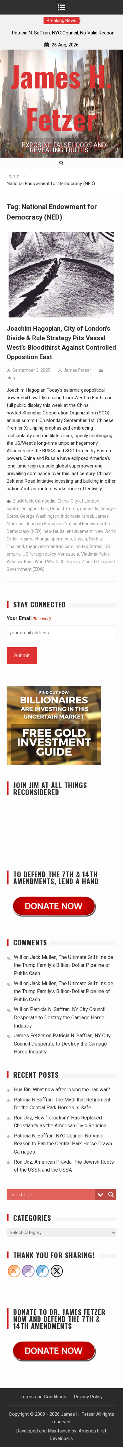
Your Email (29, 618)
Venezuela (68, 554)
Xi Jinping (70, 561)
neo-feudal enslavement (68, 531)
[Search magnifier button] (111, 1194)
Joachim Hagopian (44, 523)
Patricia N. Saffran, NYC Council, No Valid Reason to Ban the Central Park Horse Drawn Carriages (63, 1144)
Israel (87, 516)
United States (88, 546)
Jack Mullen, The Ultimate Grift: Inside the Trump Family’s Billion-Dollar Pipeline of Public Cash (63, 965)
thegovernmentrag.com (49, 546)
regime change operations (46, 538)
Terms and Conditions (43, 1396)
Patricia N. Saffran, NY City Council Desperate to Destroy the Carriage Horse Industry (59, 1017)
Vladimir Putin (95, 554)
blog (11, 377)
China (63, 500)
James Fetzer (77, 370)
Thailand (15, 546)
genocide (89, 508)
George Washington (39, 516)
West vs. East (20, 561)
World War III (47, 561)
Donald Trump (64, 508)
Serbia (95, 538)
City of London (85, 500)
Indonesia (70, 516)
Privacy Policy (88, 1396)
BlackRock (23, 500)
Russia (80, 538)
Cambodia (45, 500)
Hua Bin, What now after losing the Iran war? (62, 1090)
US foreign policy (39, 554)
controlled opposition (27, 508)
